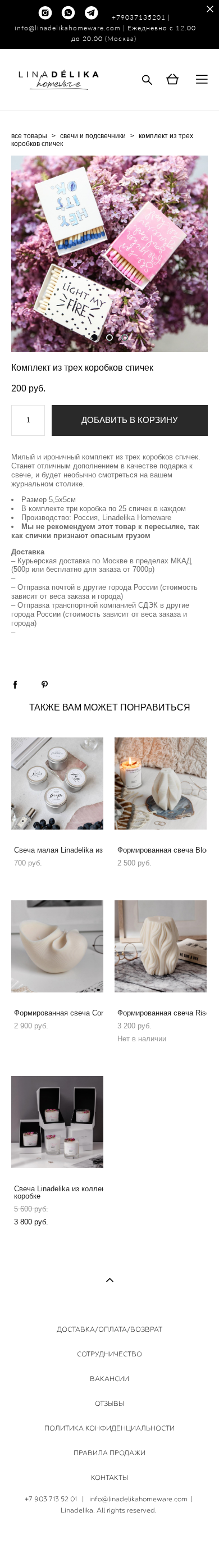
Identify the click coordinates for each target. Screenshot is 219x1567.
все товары (29, 136)
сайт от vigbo (109, 1541)
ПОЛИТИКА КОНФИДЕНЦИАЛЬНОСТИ (109, 1428)
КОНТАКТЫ (109, 1478)
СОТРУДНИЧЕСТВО (109, 1354)
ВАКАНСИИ (109, 1379)
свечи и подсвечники (93, 136)
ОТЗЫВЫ (109, 1403)
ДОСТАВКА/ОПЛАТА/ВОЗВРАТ (109, 1329)
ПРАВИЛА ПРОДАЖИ (109, 1453)
